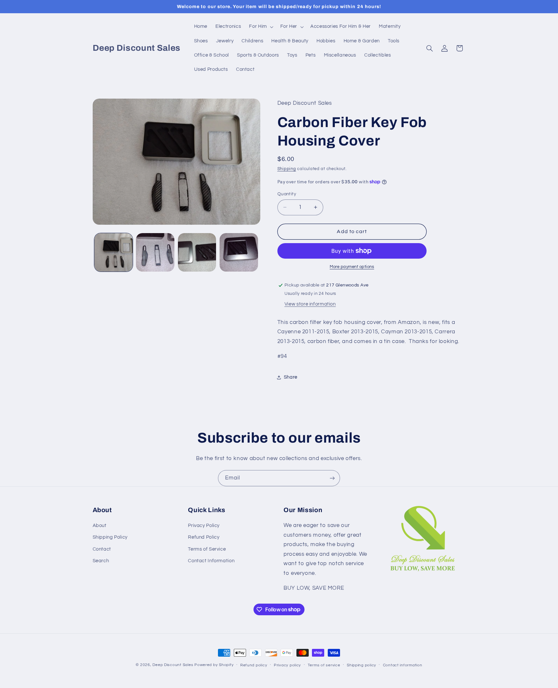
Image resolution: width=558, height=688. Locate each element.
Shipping (286, 169)
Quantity (286, 194)
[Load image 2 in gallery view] (155, 252)
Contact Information (211, 560)
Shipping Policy (110, 537)
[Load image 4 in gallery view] (239, 252)
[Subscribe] (332, 478)
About (100, 525)
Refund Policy (203, 537)
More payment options (352, 267)
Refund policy (253, 665)
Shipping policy (361, 665)
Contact (102, 549)
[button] (260, 27)
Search (101, 560)
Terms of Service (207, 549)
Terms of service (324, 665)
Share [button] (290, 377)
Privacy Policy (204, 525)
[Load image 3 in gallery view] (197, 252)
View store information (310, 304)
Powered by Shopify (213, 665)
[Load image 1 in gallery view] (113, 252)
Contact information (402, 665)
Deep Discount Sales (172, 665)
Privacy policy (287, 665)
